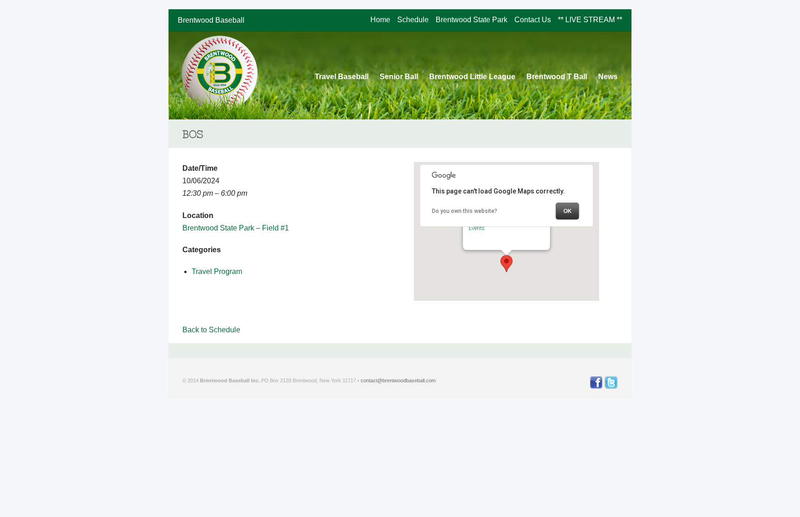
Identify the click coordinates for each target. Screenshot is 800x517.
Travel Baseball (342, 77)
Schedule (413, 19)
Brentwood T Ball (556, 77)
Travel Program (217, 271)
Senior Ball (399, 77)
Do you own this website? (464, 211)
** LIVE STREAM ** (590, 19)
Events (477, 228)
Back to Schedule (211, 330)
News (608, 77)
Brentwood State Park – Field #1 (235, 228)
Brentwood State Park (471, 19)
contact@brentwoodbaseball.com (397, 380)
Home (380, 19)
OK (567, 211)
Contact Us (532, 19)
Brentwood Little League (472, 77)
